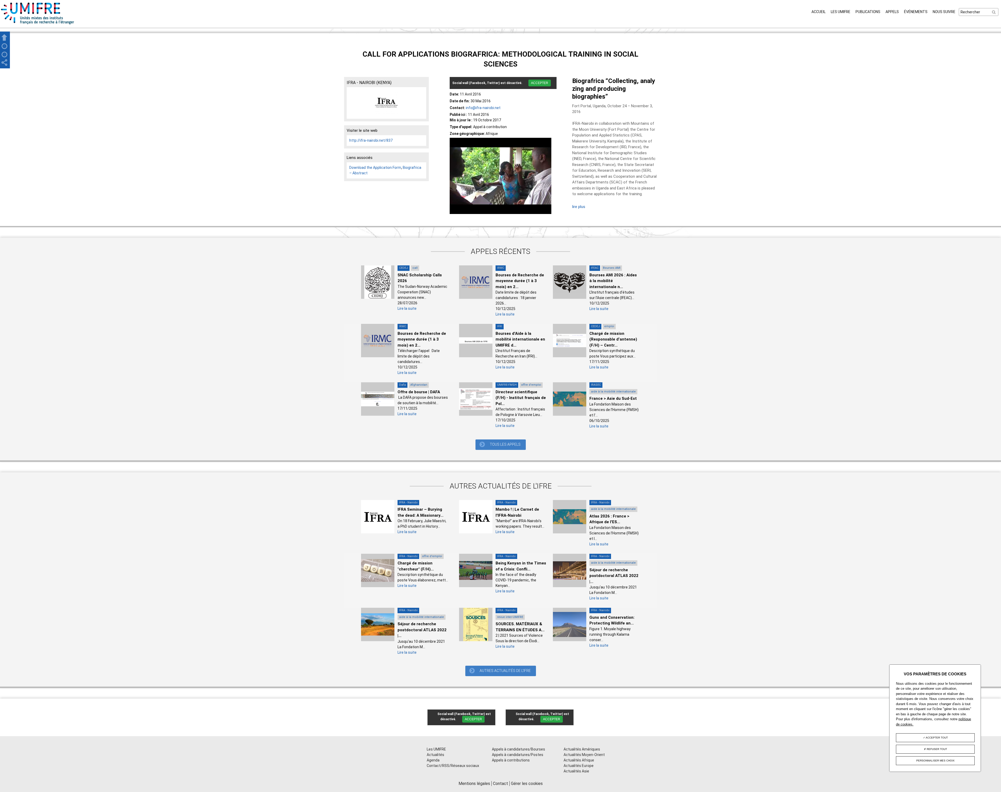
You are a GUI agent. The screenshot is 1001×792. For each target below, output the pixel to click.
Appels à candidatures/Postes (517, 755)
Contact (500, 783)
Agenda (433, 760)
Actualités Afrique (579, 760)
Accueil (818, 12)
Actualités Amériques (582, 749)
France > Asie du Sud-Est (613, 398)
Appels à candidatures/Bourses (518, 749)
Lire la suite (407, 308)
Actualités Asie (576, 771)
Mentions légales (474, 783)
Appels (892, 12)
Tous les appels (505, 444)
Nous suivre (944, 12)
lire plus (578, 206)
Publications (868, 12)
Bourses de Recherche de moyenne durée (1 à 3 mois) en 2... (520, 281)
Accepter (539, 83)
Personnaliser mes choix (935, 760)
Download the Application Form (375, 167)
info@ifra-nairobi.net (483, 108)
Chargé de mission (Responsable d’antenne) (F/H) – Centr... (613, 339)
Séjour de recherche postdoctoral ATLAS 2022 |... (613, 576)
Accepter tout (936, 737)
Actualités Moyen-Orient (584, 755)
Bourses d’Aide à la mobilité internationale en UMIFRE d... (520, 339)
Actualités (435, 755)
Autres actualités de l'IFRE (505, 671)
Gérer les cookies (527, 783)
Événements (915, 12)
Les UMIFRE (840, 12)
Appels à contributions (511, 760)
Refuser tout (936, 749)
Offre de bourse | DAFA (419, 392)
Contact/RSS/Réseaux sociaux (453, 766)
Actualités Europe (579, 766)
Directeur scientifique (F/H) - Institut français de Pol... (521, 398)
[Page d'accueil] (38, 24)
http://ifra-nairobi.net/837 (371, 140)
